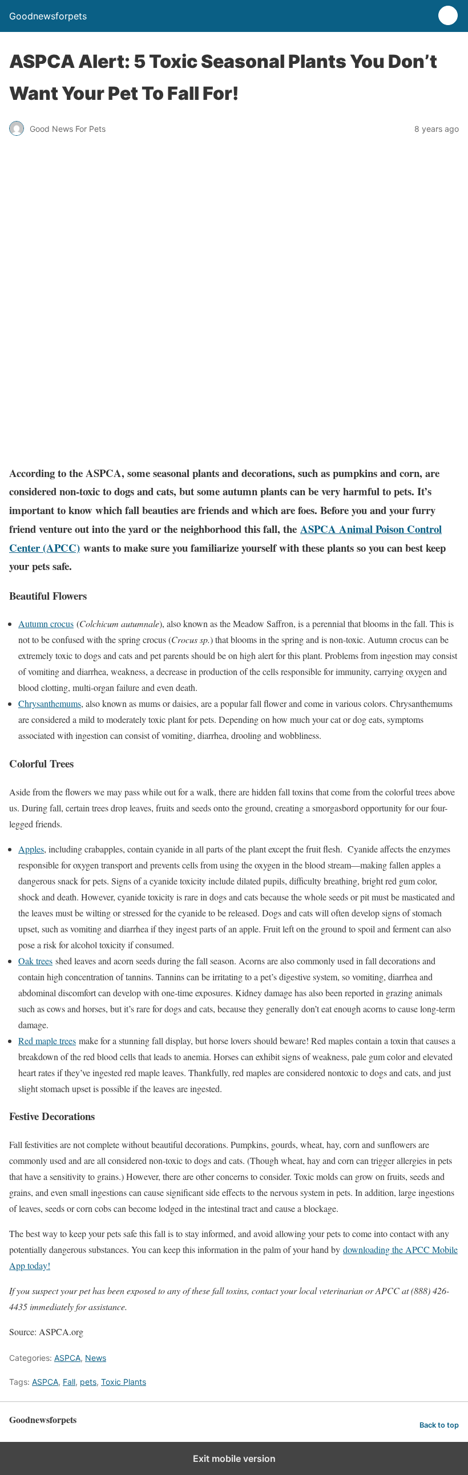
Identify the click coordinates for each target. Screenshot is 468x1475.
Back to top (439, 1425)
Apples (31, 849)
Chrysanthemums (49, 703)
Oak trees (35, 961)
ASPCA (67, 1358)
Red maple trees (47, 1040)
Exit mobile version (234, 1458)
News (95, 1358)
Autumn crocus (46, 623)
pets (88, 1382)
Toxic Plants (123, 1382)
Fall (69, 1382)
